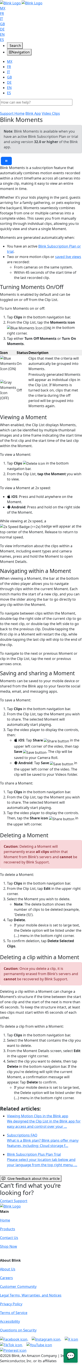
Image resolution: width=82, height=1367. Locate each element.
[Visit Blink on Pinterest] (13, 1350)
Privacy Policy (11, 1304)
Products (7, 1229)
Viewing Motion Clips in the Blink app (44, 1121)
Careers (6, 1277)
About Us (7, 1269)
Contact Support (13, 1200)
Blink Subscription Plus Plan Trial (42, 1159)
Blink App (33, 113)
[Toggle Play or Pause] (6, 161)
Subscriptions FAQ (43, 1140)
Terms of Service (13, 1312)
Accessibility (10, 1321)
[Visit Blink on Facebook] (14, 1338)
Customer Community (18, 1286)
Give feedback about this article (33, 1178)
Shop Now (8, 1246)
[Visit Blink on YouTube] (39, 1344)
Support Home (12, 113)
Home (5, 1220)
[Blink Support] (21, 2)
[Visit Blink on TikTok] (11, 1344)
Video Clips (51, 113)
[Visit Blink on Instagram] (46, 1338)
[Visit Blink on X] (71, 1338)
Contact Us (9, 1237)
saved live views (68, 256)
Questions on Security (18, 1330)
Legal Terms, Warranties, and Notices (30, 1295)
